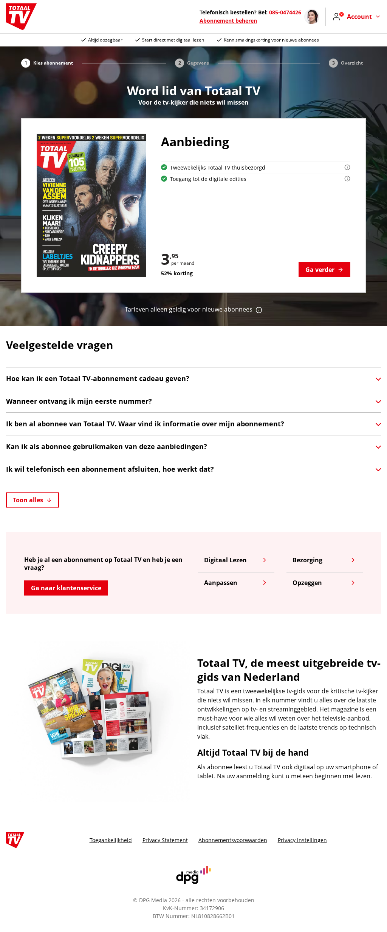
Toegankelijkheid (111, 840)
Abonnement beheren (228, 20)
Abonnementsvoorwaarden (232, 840)
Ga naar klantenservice (66, 588)
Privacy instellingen (302, 840)
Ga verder (319, 269)
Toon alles (28, 500)
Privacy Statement (165, 840)
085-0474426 (285, 12)
